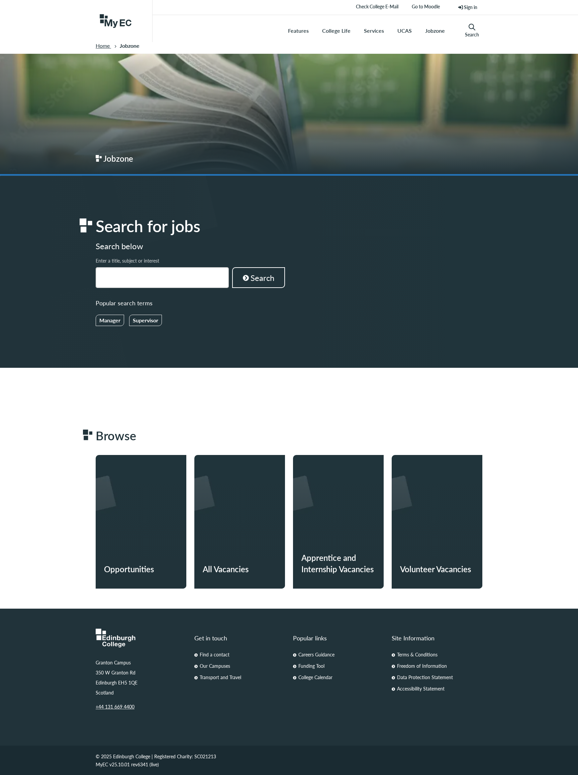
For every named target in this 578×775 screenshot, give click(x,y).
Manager (109, 320)
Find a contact (214, 654)
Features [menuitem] (298, 30)
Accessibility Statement (421, 688)
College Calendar (315, 677)
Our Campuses (215, 665)
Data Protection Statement (425, 677)
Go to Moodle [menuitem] (426, 9)
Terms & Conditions (417, 654)
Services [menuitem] (374, 30)
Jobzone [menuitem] (435, 30)
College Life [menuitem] (336, 30)
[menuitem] (467, 7)
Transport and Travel (220, 677)
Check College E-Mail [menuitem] (377, 9)
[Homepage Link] (141, 638)
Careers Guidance (316, 654)
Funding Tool (311, 665)
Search (472, 34)
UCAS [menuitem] (404, 30)
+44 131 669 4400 (115, 706)
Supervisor (145, 320)
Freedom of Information (422, 665)
